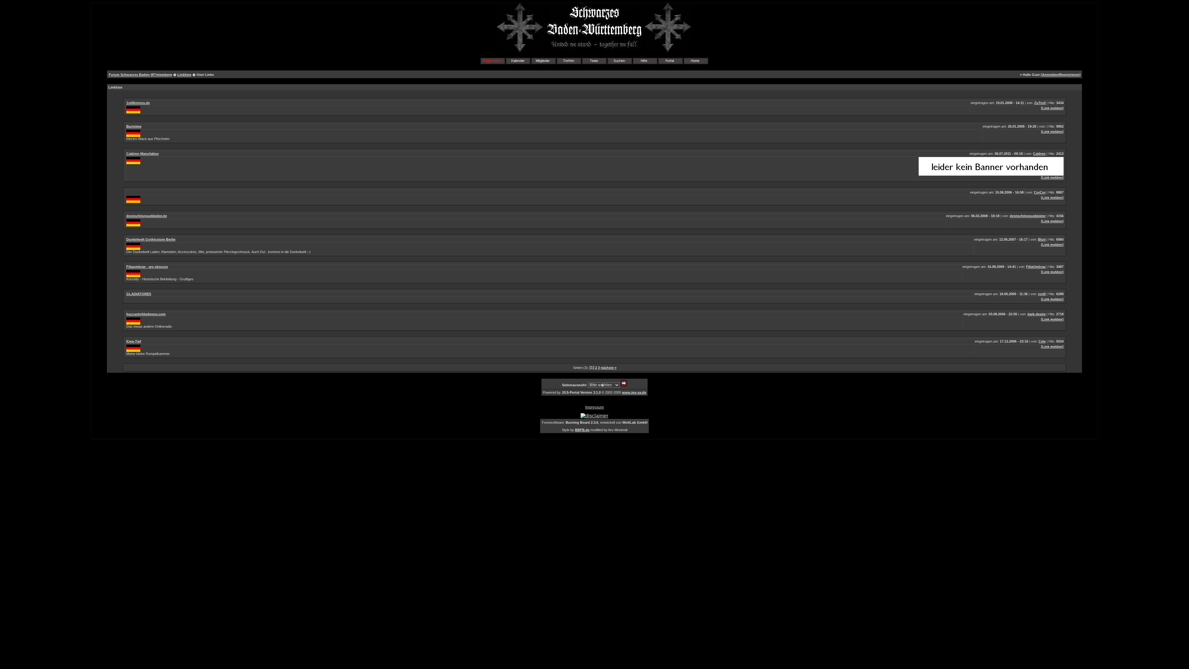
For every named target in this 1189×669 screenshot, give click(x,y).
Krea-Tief (133, 341)
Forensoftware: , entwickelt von (594, 422)
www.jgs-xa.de (634, 392)
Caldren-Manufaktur (142, 153)
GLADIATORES (138, 294)
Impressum (594, 407)
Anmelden (1050, 75)
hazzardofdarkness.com (146, 314)
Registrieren (1069, 75)
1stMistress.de (138, 103)
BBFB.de (582, 430)
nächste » (608, 367)
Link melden (1052, 108)
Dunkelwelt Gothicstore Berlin (151, 239)
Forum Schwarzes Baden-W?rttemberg (140, 75)
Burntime (134, 126)
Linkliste (184, 75)
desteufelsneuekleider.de (146, 216)
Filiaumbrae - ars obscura (147, 267)
